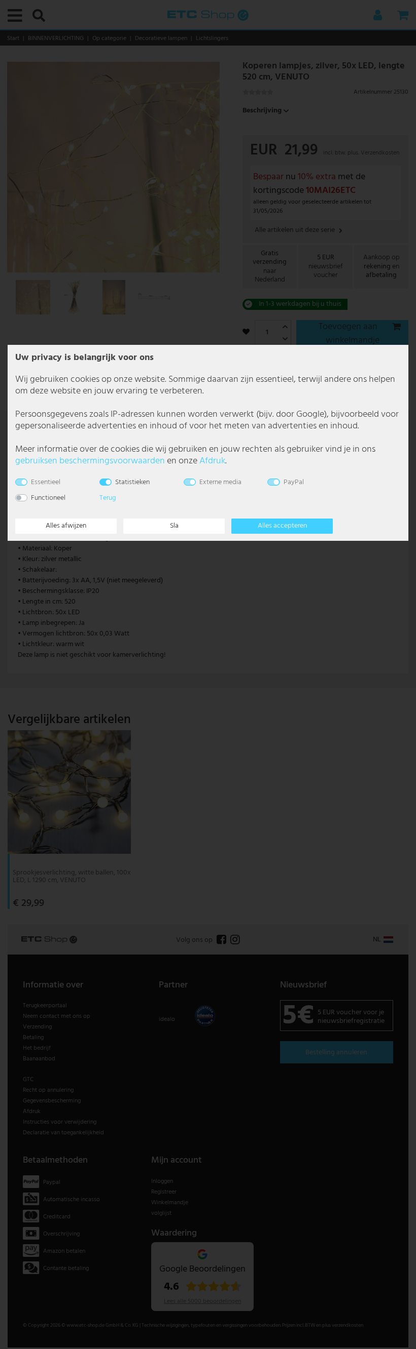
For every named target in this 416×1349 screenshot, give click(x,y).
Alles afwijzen (66, 526)
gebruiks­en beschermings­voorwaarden (90, 461)
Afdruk (212, 461)
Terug (107, 498)
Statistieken (132, 482)
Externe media (220, 482)
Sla (174, 526)
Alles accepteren (282, 526)
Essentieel (45, 482)
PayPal (294, 482)
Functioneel (48, 498)
